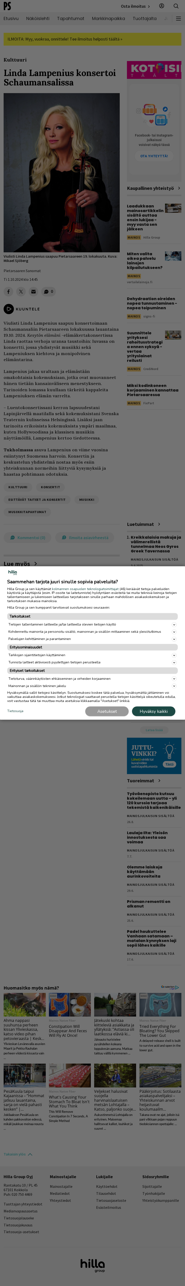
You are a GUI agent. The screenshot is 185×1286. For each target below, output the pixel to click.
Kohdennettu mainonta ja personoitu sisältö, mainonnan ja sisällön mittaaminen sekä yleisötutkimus (84, 631)
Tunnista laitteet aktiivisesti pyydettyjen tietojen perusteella (54, 662)
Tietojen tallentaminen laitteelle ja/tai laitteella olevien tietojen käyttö (62, 624)
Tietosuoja (15, 711)
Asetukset (107, 711)
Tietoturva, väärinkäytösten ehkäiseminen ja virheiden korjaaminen (59, 678)
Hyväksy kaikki (154, 711)
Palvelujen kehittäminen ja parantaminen (39, 639)
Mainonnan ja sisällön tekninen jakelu (37, 685)
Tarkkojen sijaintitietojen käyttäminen (36, 655)
